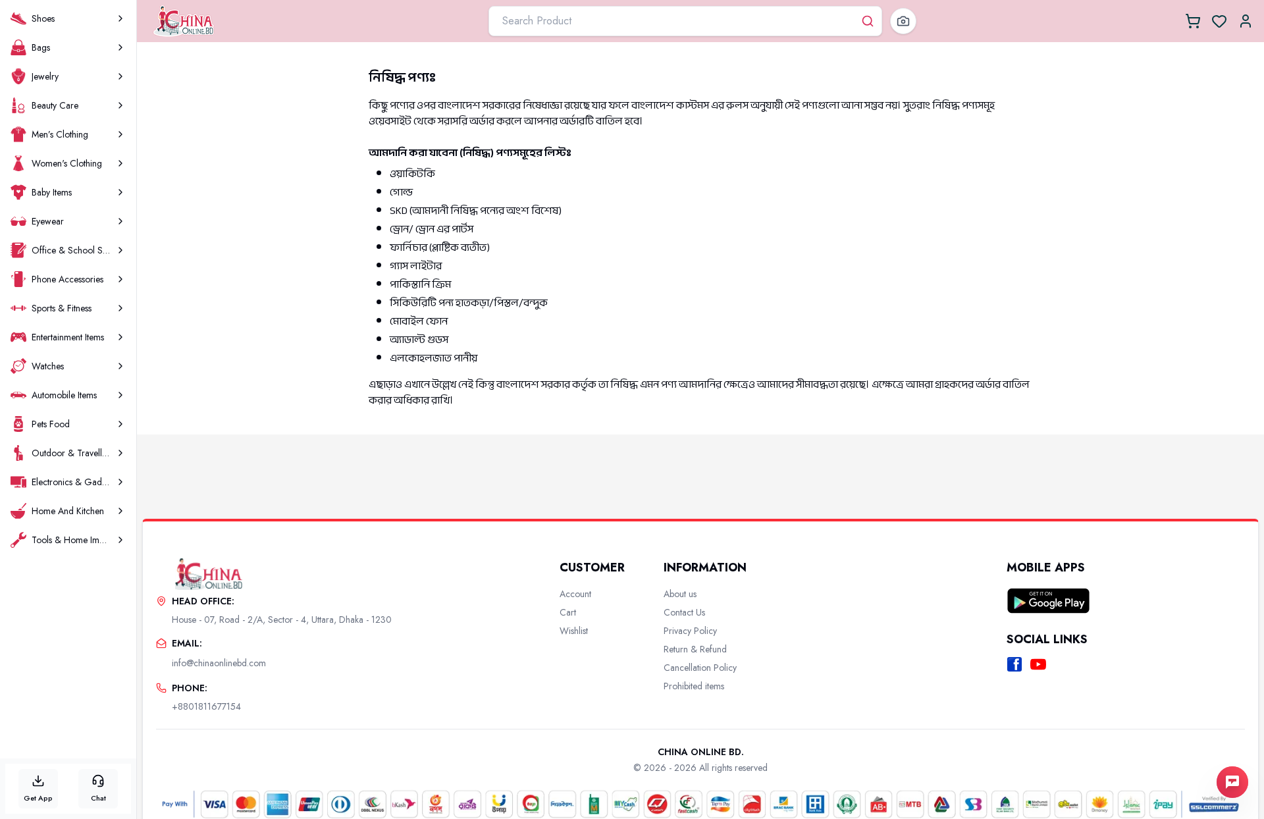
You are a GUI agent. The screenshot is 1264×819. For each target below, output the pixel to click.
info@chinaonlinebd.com (219, 663)
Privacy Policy (690, 630)
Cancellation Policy (700, 667)
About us (680, 593)
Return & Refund (695, 649)
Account (575, 593)
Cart (568, 612)
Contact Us (684, 612)
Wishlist (574, 630)
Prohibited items (694, 686)
